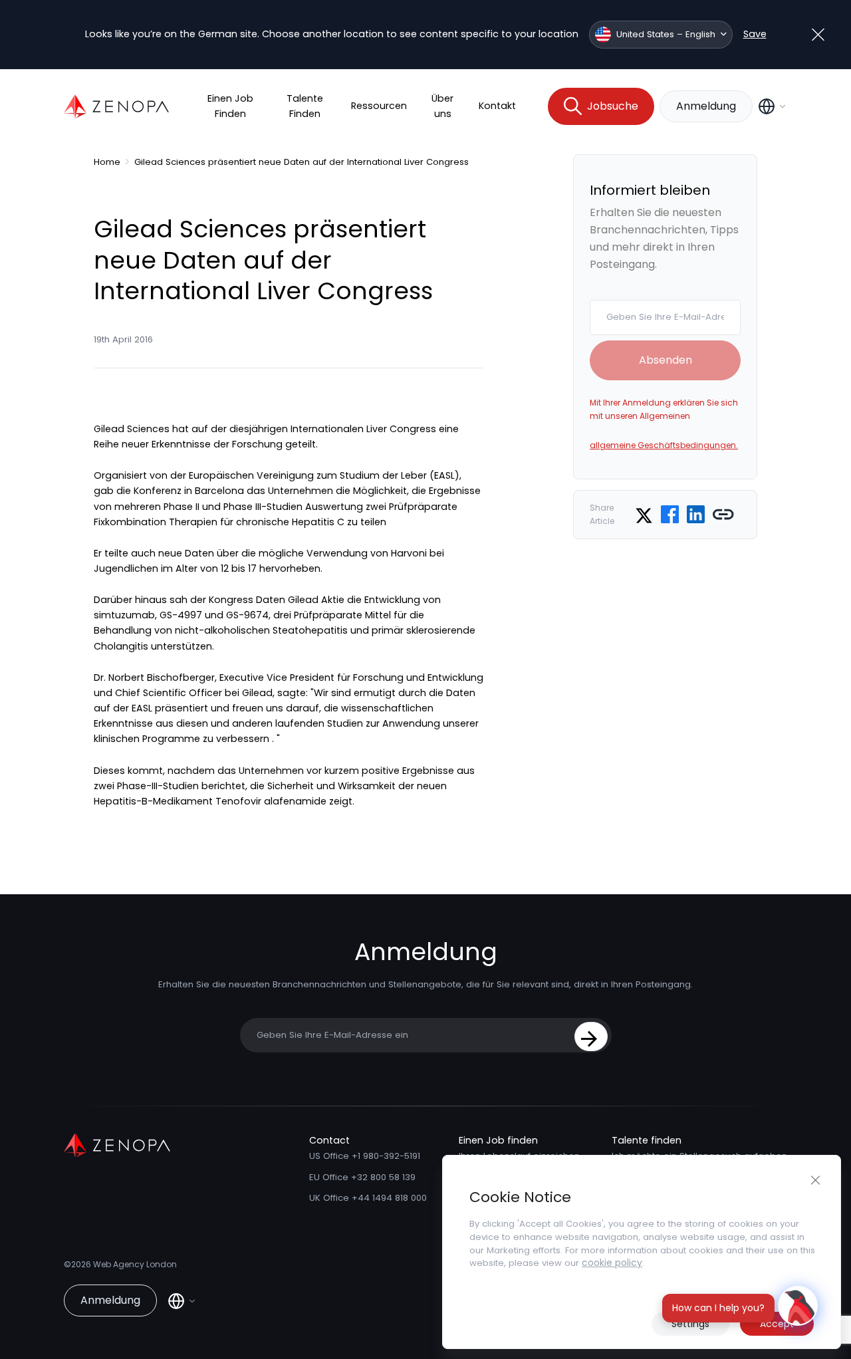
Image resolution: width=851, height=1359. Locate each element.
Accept (777, 1323)
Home (107, 162)
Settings (690, 1323)
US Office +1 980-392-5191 (364, 1156)
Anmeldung (706, 106)
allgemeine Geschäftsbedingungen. (664, 445)
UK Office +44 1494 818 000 (368, 1197)
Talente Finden (305, 106)
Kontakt (497, 105)
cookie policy (612, 1262)
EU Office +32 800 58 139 (362, 1177)
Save (755, 34)
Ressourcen (379, 105)
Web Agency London (135, 1264)
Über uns (442, 106)
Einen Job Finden (230, 106)
